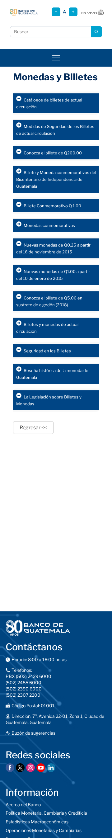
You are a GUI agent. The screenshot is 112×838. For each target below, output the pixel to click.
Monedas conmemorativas (49, 225)
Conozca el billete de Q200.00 (53, 152)
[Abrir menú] (56, 58)
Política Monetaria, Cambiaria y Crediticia (46, 813)
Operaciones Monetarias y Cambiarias (44, 830)
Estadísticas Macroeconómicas (37, 821)
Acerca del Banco (23, 804)
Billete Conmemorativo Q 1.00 (52, 205)
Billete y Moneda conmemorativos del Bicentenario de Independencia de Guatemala (56, 179)
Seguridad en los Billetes (47, 350)
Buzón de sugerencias (33, 733)
